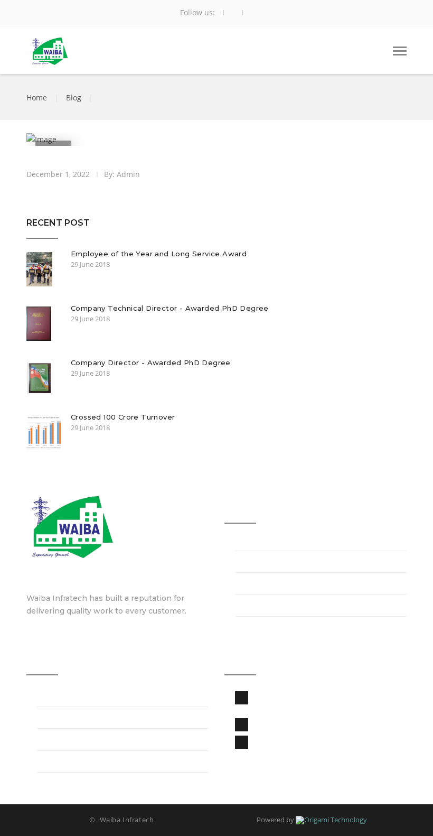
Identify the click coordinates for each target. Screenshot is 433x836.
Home (36, 97)
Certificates (257, 585)
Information (259, 563)
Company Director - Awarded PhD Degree (151, 362)
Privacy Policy (64, 741)
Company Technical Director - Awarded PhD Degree (170, 308)
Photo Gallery (64, 719)
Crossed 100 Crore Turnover (123, 417)
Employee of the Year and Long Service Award (159, 253)
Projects (53, 697)
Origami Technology (335, 819)
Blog (73, 97)
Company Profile (269, 541)
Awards (250, 607)
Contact (53, 763)
